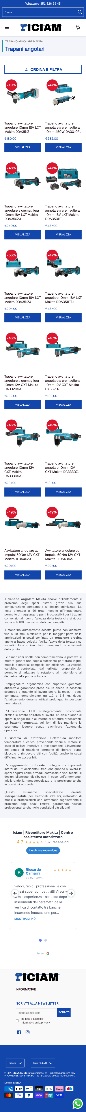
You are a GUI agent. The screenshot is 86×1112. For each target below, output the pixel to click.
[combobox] (39, 12)
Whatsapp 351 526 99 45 (43, 3)
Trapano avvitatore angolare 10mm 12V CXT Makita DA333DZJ (62, 467)
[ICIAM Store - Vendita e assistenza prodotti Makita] (41, 27)
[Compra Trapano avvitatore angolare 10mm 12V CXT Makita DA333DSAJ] (22, 436)
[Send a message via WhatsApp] (78, 1104)
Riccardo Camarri (33, 871)
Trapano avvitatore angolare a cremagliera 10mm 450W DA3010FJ (63, 127)
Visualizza (22, 147)
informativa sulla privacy (35, 1022)
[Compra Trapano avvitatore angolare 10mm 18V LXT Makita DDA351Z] (22, 96)
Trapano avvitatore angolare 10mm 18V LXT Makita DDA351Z (22, 127)
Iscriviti (63, 1012)
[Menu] (6, 27)
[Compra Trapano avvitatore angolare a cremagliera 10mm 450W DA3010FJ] (63, 96)
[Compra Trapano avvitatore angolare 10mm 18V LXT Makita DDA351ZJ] (22, 266)
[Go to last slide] (15, 893)
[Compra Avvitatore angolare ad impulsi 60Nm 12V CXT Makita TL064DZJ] (22, 523)
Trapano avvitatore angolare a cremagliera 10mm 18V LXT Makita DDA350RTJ (62, 212)
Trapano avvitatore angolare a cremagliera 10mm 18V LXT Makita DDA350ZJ (21, 212)
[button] (78, 27)
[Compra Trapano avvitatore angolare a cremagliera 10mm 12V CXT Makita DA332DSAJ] (22, 349)
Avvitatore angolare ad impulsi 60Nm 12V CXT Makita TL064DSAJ (62, 554)
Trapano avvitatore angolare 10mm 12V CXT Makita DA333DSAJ (19, 469)
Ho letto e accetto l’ (35, 1020)
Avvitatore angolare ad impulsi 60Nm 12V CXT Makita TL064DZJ (21, 554)
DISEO (17, 1082)
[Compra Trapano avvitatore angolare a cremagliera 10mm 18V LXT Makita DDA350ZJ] (22, 179)
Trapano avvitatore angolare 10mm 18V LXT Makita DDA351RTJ (63, 297)
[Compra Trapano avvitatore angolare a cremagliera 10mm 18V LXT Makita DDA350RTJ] (63, 179)
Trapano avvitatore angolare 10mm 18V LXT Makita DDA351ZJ (22, 297)
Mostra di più (25, 918)
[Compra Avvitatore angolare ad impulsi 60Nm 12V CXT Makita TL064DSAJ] (63, 523)
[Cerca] (80, 12)
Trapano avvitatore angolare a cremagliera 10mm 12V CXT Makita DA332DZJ (62, 382)
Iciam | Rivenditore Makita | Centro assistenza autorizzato (43, 834)
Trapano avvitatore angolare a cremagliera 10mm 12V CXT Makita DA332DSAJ (21, 382)
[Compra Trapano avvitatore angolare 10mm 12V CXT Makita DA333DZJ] (63, 436)
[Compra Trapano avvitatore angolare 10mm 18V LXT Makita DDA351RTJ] (63, 266)
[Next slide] (71, 893)
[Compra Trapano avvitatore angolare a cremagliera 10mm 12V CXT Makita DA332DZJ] (63, 349)
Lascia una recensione (43, 850)
